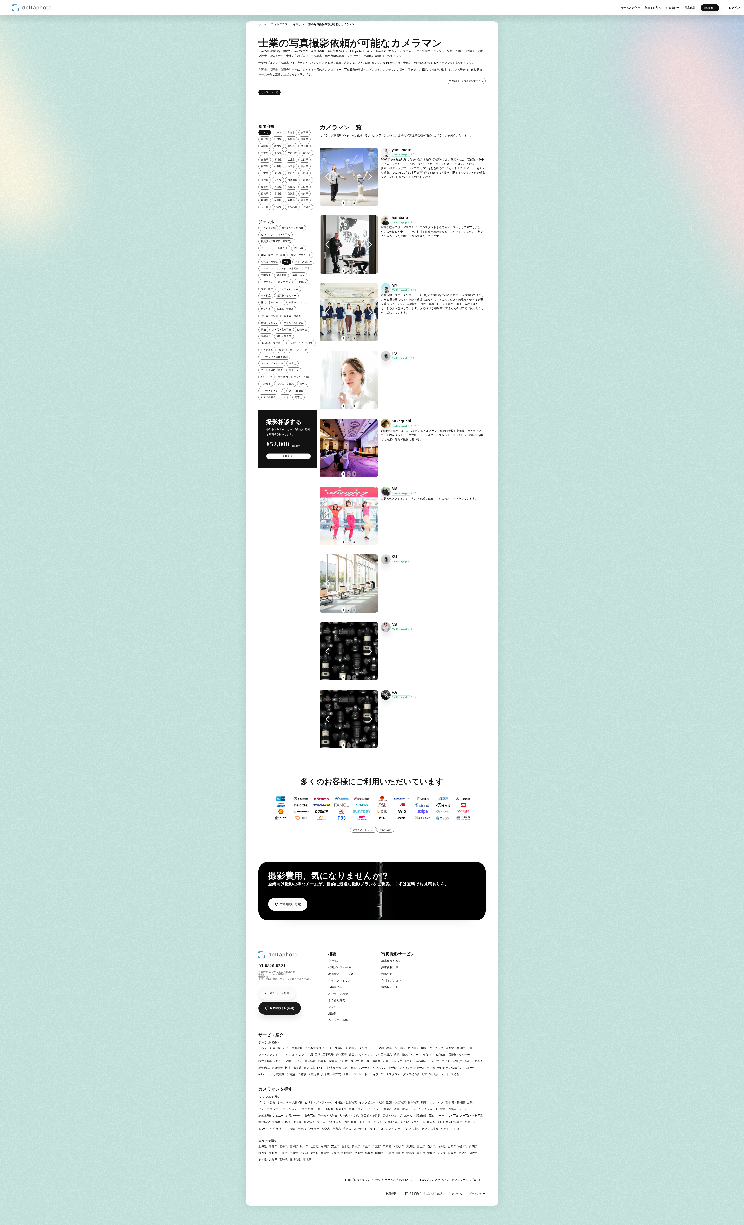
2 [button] (348, 202)
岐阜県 (278, 166)
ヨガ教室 (266, 295)
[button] (630, 7)
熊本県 (304, 200)
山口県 (304, 186)
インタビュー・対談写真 (274, 248)
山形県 (291, 139)
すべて (264, 132)
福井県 (291, 159)
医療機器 (266, 336)
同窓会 (298, 397)
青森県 (291, 132)
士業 (286, 261)
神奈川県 (292, 153)
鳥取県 (307, 180)
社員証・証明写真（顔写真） (277, 241)
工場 (307, 268)
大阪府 (304, 173)
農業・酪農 (267, 289)
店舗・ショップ (269, 322)
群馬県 (291, 146)
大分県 (264, 207)
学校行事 (266, 383)
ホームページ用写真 (292, 227)
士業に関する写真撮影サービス (466, 80)
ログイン (734, 7)
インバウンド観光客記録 (274, 356)
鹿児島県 (292, 207)
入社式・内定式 (269, 316)
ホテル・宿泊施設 (293, 322)
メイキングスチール (272, 363)
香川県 (278, 193)
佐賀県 (278, 200)
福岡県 (264, 200)
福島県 (304, 139)
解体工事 (281, 275)
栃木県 (278, 146)
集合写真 (266, 309)
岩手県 (304, 132)
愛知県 (304, 166)
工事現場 (266, 275)
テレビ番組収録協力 (272, 370)
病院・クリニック (301, 255)
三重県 (264, 173)
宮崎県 (278, 207)
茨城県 (264, 146)
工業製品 (301, 282)
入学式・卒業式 (285, 383)
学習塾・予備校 (302, 377)
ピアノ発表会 (268, 397)
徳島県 (264, 193)
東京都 (278, 153)
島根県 (264, 186)
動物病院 (302, 329)
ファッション (268, 268)
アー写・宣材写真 (281, 329)
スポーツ (294, 370)
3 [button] (354, 202)
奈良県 (278, 180)
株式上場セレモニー (272, 302)
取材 (281, 350)
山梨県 (304, 159)
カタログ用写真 (290, 268)
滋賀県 (278, 173)
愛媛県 (291, 193)
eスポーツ (266, 377)
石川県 (278, 159)
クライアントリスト (364, 829)
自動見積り (710, 7)
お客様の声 (385, 829)
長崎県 (291, 200)
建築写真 (298, 248)
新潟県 (307, 153)
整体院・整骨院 (269, 261)
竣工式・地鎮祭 (292, 316)
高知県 (304, 193)
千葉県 (264, 153)
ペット (285, 397)
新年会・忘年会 (285, 309)
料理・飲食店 (284, 336)
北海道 (278, 132)
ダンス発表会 (296, 390)
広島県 (291, 186)
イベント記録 (268, 227)
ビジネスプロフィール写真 (275, 234)
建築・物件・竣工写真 (273, 255)
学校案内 (283, 377)
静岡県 (291, 166)
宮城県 (264, 139)
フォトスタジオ (303, 261)
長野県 (264, 166)
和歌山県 (292, 180)
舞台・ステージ (298, 350)
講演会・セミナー (286, 295)
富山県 (264, 159)
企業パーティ (296, 302)
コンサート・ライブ (272, 390)
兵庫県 (264, 180)
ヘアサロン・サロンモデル (275, 282)
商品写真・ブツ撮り (272, 343)
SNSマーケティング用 (301, 343)
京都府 (291, 173)
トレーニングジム (289, 289)
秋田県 (278, 139)
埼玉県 (304, 146)
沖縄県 (307, 207)
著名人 (303, 383)
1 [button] (343, 202)
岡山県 (278, 186)
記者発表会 (267, 350)
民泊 (263, 329)
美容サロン (298, 275)
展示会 (292, 363)
